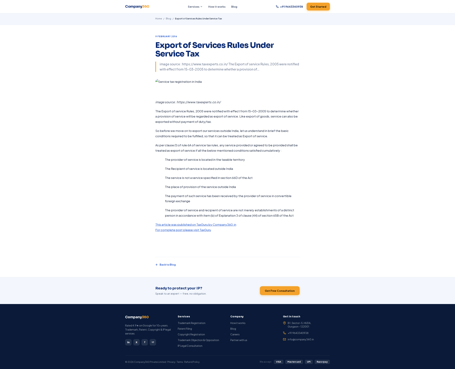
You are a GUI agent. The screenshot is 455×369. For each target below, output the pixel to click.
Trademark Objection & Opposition (198, 340)
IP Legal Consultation (190, 345)
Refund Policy (192, 361)
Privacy (171, 361)
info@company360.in (301, 339)
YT (153, 342)
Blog (234, 6)
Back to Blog (168, 264)
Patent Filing (185, 328)
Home (158, 18)
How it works (217, 6)
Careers (235, 334)
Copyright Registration (191, 334)
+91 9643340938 (298, 332)
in (128, 342)
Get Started (318, 6)
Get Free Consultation (280, 290)
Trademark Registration (191, 322)
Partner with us (238, 340)
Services (193, 6)
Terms (180, 361)
